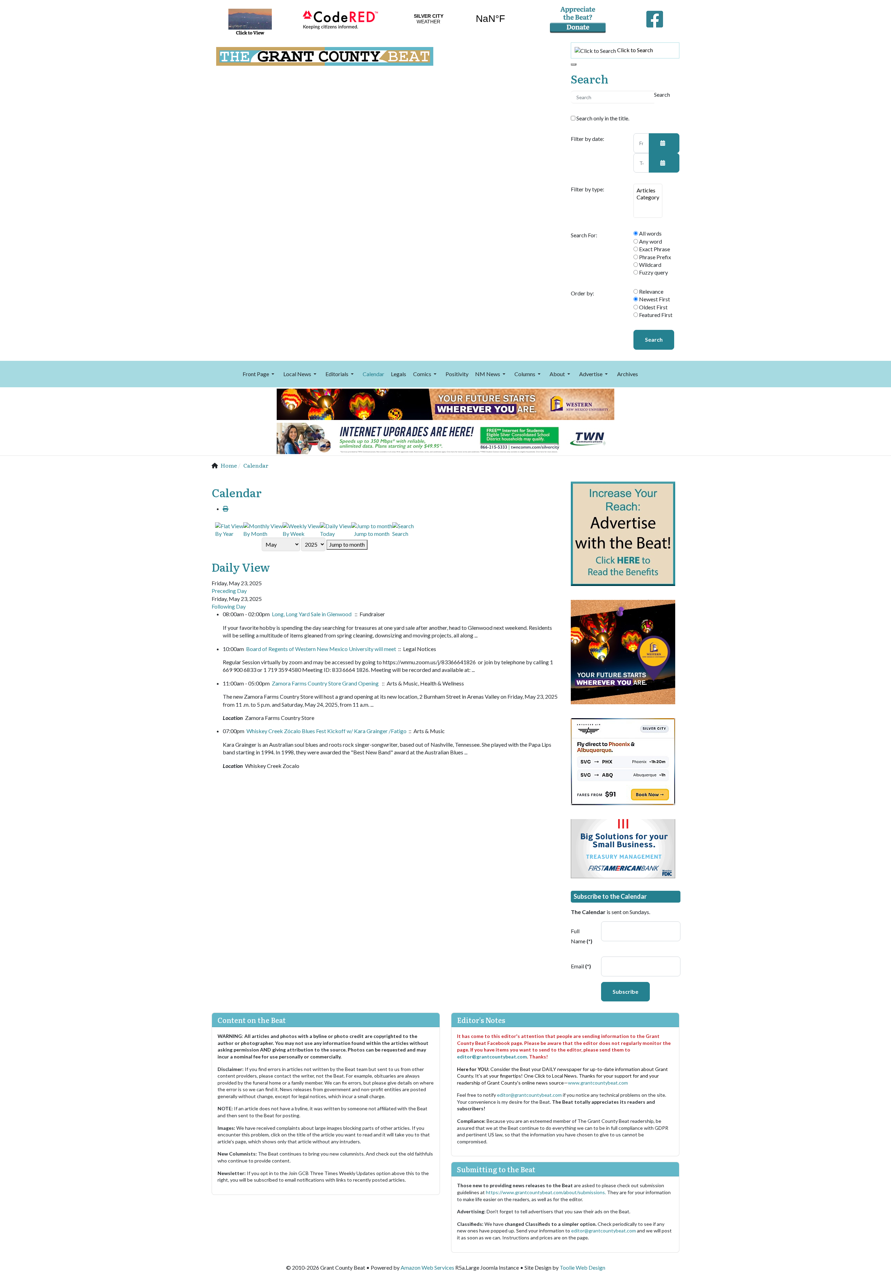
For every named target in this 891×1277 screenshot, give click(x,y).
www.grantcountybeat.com (598, 1083)
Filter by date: (587, 139)
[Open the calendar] (664, 143)
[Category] (648, 197)
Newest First (654, 299)
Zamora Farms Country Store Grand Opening (326, 683)
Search (654, 339)
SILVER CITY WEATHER (459, 19)
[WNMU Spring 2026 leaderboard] (445, 403)
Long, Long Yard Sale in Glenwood (312, 614)
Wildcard (649, 264)
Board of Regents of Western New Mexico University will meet (321, 648)
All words (650, 233)
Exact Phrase (654, 249)
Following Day (229, 606)
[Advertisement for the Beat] (623, 533)
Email (581, 966)
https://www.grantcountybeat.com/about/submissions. (546, 1192)
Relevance (650, 291)
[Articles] (648, 190)
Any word (650, 241)
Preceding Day (229, 590)
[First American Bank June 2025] (623, 847)
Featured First (655, 314)
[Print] (225, 508)
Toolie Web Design (582, 1267)
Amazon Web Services (427, 1267)
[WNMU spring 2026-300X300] (623, 651)
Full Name (581, 936)
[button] (259, 374)
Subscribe (625, 991)
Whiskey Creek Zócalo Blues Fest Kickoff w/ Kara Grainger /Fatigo (326, 731)
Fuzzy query (653, 272)
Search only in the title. (602, 118)
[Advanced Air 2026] (623, 761)
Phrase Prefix (654, 257)
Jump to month (347, 544)
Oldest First (653, 307)
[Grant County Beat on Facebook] (655, 17)
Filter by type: (587, 189)
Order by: (582, 293)
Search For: (584, 235)
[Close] (573, 64)
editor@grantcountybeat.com (492, 1057)
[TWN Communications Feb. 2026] (445, 437)
